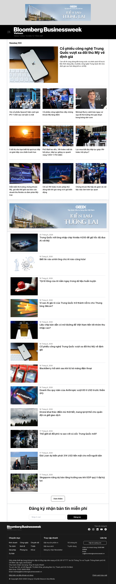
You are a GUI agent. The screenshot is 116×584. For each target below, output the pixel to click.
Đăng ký (77, 517)
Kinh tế (22, 546)
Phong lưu (24, 550)
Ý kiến (33, 546)
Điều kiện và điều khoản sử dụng (21, 575)
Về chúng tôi (72, 543)
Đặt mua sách (49, 546)
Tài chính (12, 546)
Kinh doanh (13, 543)
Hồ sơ (33, 550)
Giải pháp (12, 550)
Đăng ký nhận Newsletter (53, 550)
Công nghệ (24, 543)
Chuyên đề (35, 543)
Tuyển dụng (72, 546)
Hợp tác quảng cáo (95, 543)
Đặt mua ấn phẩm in (51, 543)
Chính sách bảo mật (99, 575)
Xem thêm (58, 499)
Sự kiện (11, 553)
